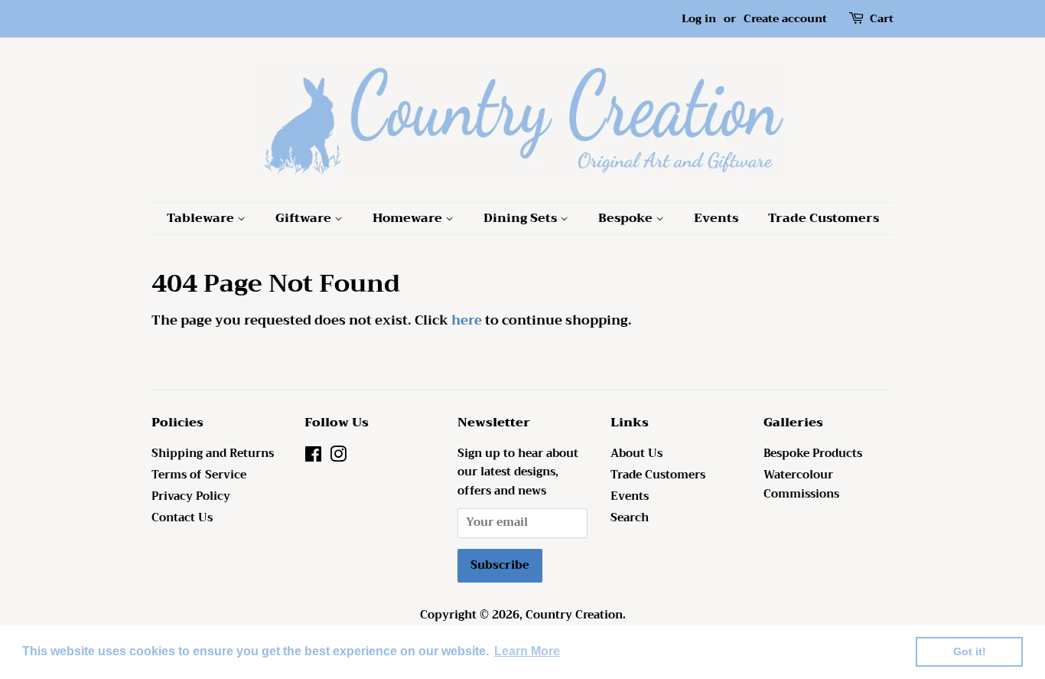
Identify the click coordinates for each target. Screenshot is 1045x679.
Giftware (304, 218)
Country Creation (574, 615)
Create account (785, 18)
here (466, 320)
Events (716, 218)
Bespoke (627, 218)
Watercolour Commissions (801, 484)
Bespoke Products (812, 453)
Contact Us (182, 517)
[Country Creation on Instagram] (338, 457)
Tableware (202, 218)
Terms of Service (198, 475)
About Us (636, 453)
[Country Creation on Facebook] (313, 457)
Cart (882, 19)
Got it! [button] (969, 651)
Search (629, 517)
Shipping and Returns (212, 453)
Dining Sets (521, 218)
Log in (699, 18)
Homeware (409, 218)
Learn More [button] (527, 651)
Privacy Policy (190, 496)
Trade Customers (823, 218)
